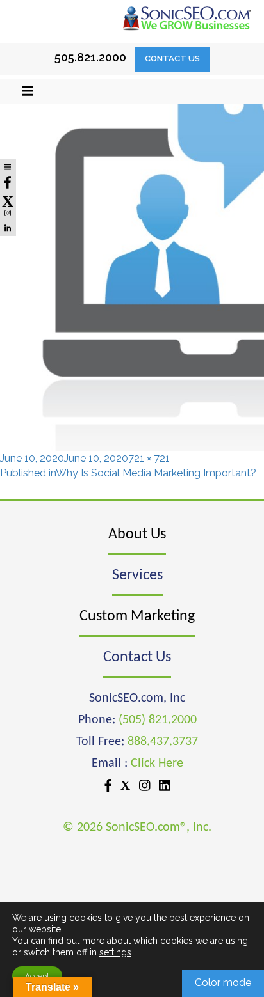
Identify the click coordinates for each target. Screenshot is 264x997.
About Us (137, 534)
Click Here (157, 763)
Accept (37, 975)
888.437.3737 (163, 741)
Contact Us (172, 58)
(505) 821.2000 (158, 720)
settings (115, 952)
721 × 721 (149, 458)
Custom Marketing (137, 616)
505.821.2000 (90, 57)
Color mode (223, 983)
